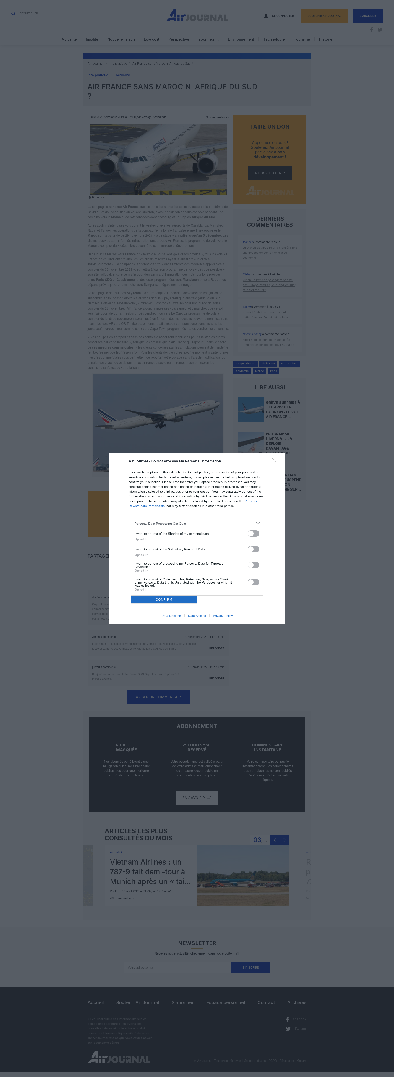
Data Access (197, 615)
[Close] (276, 461)
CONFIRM (164, 599)
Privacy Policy (223, 615)
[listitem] (197, 523)
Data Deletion (171, 615)
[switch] (253, 533)
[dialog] (197, 538)
